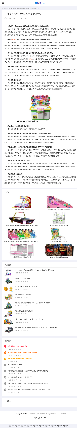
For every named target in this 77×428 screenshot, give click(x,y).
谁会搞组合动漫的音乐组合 (23, 294)
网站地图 (32, 414)
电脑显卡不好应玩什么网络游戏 (17, 346)
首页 (10, 8)
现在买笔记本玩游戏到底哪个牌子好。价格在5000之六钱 (32, 303)
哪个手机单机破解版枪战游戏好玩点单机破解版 (22, 352)
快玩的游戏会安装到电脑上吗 (24, 311)
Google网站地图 (51, 414)
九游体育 (11, 426)
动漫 (14, 8)
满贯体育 (17, 426)
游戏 (30, 59)
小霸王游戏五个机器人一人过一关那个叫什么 (29, 319)
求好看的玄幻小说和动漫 (22, 278)
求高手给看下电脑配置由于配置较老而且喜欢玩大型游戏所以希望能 (29, 389)
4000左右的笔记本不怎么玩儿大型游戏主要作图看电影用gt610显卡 (29, 383)
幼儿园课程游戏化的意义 (15, 365)
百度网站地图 (41, 414)
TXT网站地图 (62, 414)
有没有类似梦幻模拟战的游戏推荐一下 (20, 377)
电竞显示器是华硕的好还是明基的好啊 (20, 358)
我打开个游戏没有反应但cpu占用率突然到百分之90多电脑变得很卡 (29, 371)
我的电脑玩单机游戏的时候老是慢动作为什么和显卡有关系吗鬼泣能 (36, 327)
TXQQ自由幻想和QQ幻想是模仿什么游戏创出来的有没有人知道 (35, 270)
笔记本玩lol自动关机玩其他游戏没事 (26, 286)
